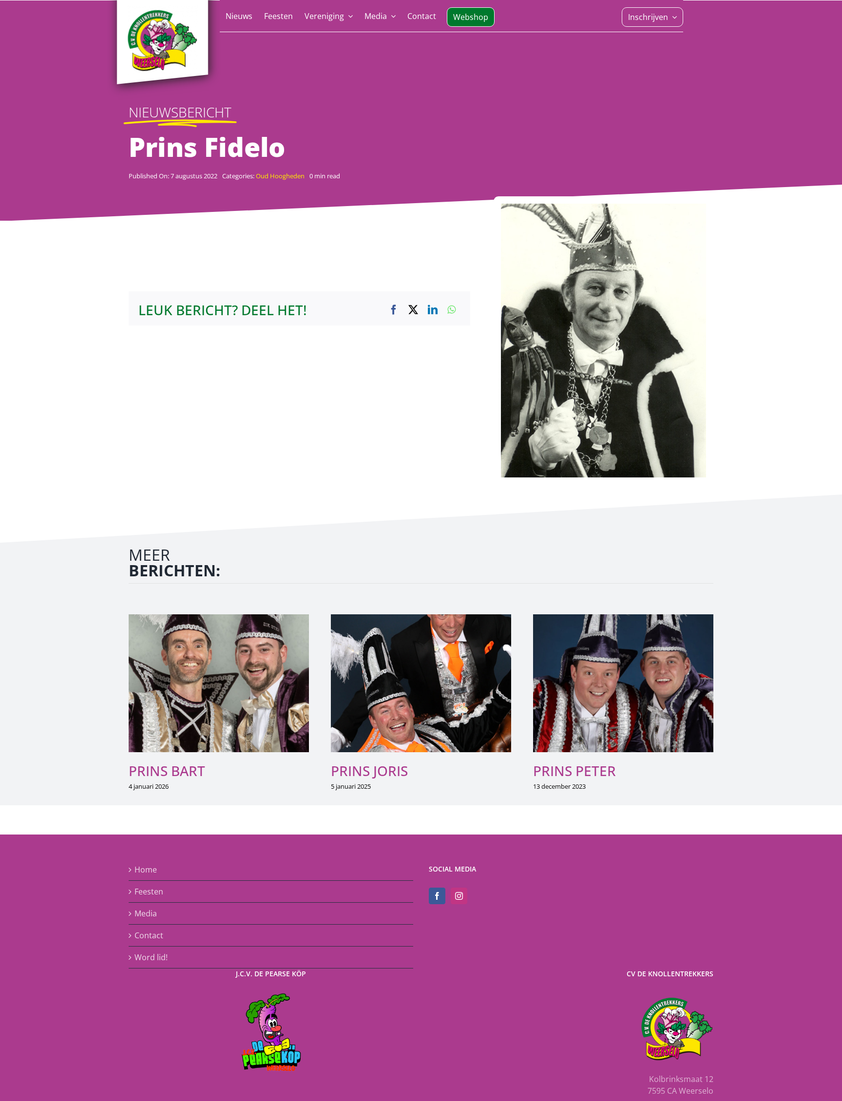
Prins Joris (369, 770)
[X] (413, 310)
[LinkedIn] (432, 310)
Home (145, 869)
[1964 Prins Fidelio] (603, 207)
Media (145, 913)
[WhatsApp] (451, 310)
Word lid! (151, 957)
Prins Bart (167, 770)
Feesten (148, 891)
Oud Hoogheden (280, 175)
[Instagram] (459, 896)
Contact (148, 935)
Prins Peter (574, 770)
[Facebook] (393, 310)
